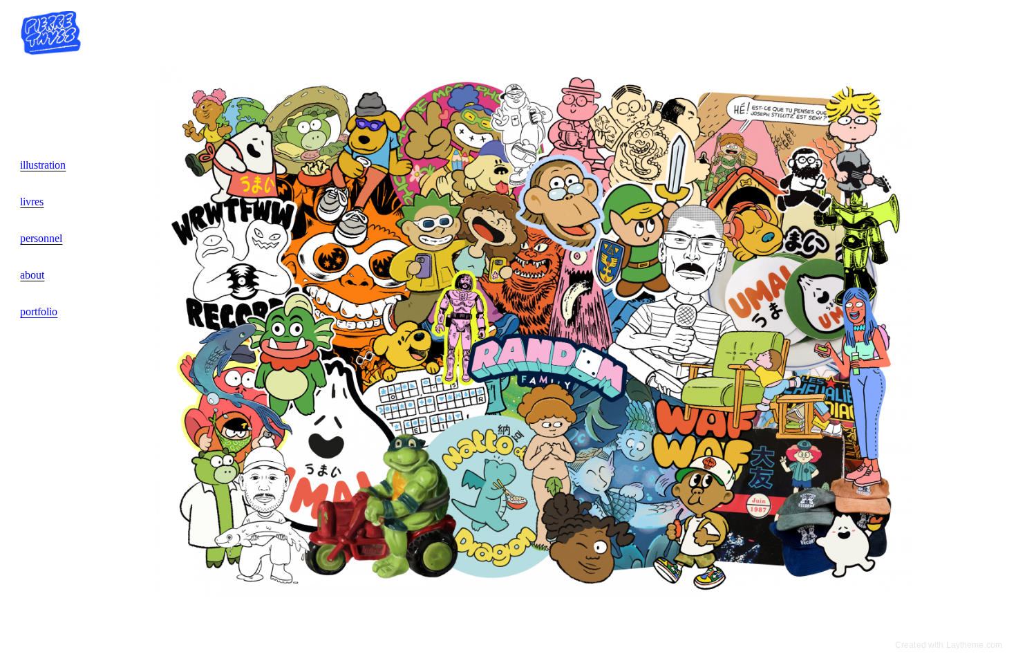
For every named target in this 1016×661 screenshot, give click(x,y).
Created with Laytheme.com (948, 645)
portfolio (38, 311)
